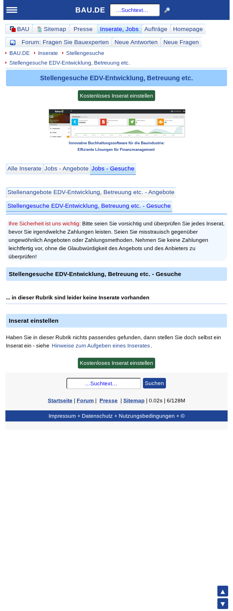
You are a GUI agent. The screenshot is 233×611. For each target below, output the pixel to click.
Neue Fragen (181, 42)
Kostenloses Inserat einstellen (116, 95)
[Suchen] (167, 10)
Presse (83, 29)
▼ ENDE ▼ (222, 603)
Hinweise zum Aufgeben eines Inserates (101, 345)
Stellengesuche (85, 53)
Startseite (60, 400)
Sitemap (134, 400)
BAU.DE (90, 10)
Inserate (119, 29)
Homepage (188, 29)
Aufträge (155, 29)
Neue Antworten (136, 42)
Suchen (154, 383)
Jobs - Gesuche (112, 168)
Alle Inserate (24, 168)
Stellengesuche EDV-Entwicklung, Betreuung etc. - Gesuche (89, 205)
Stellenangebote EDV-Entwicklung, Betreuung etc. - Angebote (90, 192)
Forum (65, 42)
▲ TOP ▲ (222, 591)
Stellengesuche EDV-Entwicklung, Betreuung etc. (69, 62)
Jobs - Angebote (66, 168)
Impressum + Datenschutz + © (117, 416)
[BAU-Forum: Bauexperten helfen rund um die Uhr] (12, 42)
